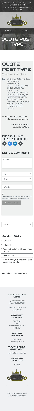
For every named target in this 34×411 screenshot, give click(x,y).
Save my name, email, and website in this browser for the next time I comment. (16, 197)
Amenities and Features (17, 326)
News (24, 74)
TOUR (26, 31)
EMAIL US (18, 310)
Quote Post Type (9, 255)
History (17, 364)
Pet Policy (17, 328)
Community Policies (17, 342)
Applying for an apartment (17, 353)
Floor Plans (17, 321)
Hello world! (7, 241)
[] (21, 9)
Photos (17, 323)
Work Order (17, 339)
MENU (9, 31)
